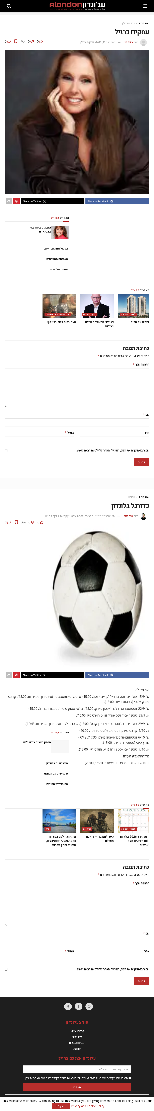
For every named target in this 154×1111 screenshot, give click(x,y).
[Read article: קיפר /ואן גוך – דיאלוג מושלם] (97, 821)
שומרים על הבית (141, 322)
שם (146, 414)
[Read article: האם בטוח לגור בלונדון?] (59, 306)
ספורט (131, 497)
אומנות (87, 829)
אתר (146, 432)
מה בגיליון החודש (57, 784)
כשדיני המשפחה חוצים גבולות (99, 324)
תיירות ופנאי (77, 516)
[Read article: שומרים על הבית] (134, 306)
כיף (48, 829)
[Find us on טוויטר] (68, 1006)
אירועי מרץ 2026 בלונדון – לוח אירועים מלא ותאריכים (135, 840)
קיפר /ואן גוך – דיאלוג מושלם (99, 838)
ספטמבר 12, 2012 (105, 42)
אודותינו (77, 1048)
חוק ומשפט (89, 314)
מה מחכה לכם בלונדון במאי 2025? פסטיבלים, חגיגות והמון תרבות (61, 840)
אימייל (69, 432)
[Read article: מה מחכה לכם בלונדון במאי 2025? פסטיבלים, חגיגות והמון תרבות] (59, 821)
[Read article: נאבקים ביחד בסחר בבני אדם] (60, 232)
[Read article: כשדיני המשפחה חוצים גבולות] (97, 306)
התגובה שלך (141, 364)
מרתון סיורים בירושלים (37, 742)
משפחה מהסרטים (57, 259)
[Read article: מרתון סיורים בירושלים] (60, 746)
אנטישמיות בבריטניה (57, 314)
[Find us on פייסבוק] (78, 1006)
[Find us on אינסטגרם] (89, 1006)
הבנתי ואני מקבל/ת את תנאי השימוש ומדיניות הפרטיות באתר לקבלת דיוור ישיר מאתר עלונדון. (76, 1078)
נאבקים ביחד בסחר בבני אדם (39, 230)
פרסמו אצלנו (77, 1031)
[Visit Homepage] (77, 6)
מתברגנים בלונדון (57, 763)
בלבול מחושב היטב (56, 249)
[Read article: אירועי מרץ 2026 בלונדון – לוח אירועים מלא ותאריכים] (134, 821)
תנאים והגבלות (77, 1043)
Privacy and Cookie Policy (87, 1106)
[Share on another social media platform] (9, 201)
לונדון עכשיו (128, 314)
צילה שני (128, 42)
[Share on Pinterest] (16, 201)
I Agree (61, 1106)
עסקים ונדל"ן (128, 23)
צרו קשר (77, 1037)
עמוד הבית (144, 23)
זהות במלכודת (59, 269)
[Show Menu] (145, 6)
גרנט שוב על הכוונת (56, 774)
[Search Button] (9, 6)
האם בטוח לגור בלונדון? (61, 322)
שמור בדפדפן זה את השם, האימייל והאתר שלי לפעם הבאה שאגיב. (112, 450)
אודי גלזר (128, 516)
